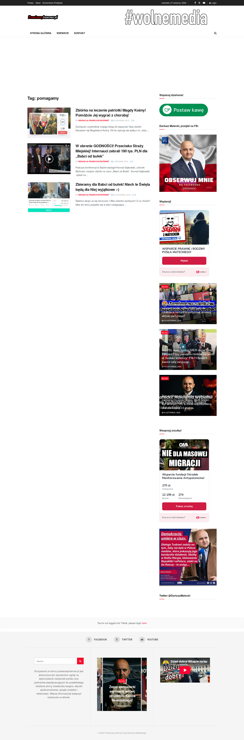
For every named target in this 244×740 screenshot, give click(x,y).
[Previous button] (99, 684)
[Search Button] (215, 33)
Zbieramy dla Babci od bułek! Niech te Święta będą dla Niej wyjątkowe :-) (113, 187)
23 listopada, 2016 (122, 194)
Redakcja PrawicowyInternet (93, 120)
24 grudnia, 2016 (121, 120)
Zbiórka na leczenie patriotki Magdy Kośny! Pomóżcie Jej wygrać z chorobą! (111, 112)
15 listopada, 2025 (172, 320)
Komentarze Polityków (52, 2)
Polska (30, 2)
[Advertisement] (122, 62)
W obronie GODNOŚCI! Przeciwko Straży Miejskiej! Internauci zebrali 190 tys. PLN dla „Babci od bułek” (111, 151)
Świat (38, 2)
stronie (66, 697)
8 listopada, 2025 (171, 412)
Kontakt (79, 33)
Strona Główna (40, 33)
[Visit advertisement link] (167, 17)
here (144, 623)
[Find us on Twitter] (199, 3)
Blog (165, 286)
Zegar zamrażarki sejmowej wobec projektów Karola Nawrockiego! (122, 693)
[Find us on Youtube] (204, 3)
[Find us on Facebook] (195, 3)
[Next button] (144, 684)
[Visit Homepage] (43, 17)
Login (214, 2)
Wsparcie (63, 33)
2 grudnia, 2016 (120, 161)
